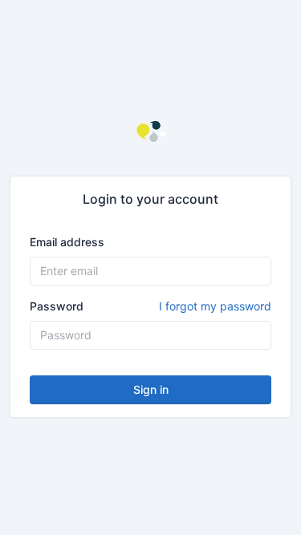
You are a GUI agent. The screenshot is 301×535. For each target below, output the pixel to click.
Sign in (151, 389)
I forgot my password (215, 306)
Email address (67, 242)
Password (150, 306)
